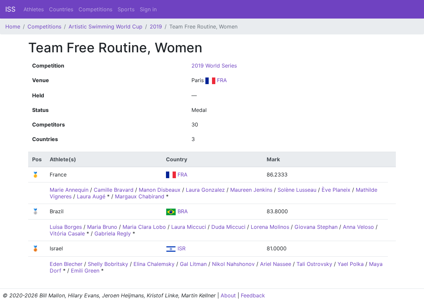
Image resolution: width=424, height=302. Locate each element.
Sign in (148, 9)
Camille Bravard (113, 189)
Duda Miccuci (228, 227)
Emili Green (85, 270)
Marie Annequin (69, 189)
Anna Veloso (358, 227)
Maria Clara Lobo (144, 227)
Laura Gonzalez (205, 189)
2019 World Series (214, 65)
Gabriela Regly (112, 233)
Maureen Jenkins (251, 189)
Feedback (253, 295)
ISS (10, 9)
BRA (182, 211)
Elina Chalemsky (154, 264)
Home (12, 26)
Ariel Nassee (275, 264)
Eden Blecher (66, 264)
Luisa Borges (66, 227)
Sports (126, 9)
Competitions (95, 9)
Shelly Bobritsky (108, 264)
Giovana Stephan (316, 227)
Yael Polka (351, 264)
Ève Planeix (336, 189)
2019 (156, 26)
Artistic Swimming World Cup (105, 26)
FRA (221, 80)
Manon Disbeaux (160, 189)
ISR (181, 248)
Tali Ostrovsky (314, 264)
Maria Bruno (102, 227)
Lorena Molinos (270, 227)
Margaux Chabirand (139, 196)
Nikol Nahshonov (233, 264)
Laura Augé (91, 196)
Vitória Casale (67, 233)
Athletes (34, 9)
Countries (61, 9)
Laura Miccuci (188, 227)
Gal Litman (193, 264)
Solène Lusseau (297, 189)
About (228, 295)
